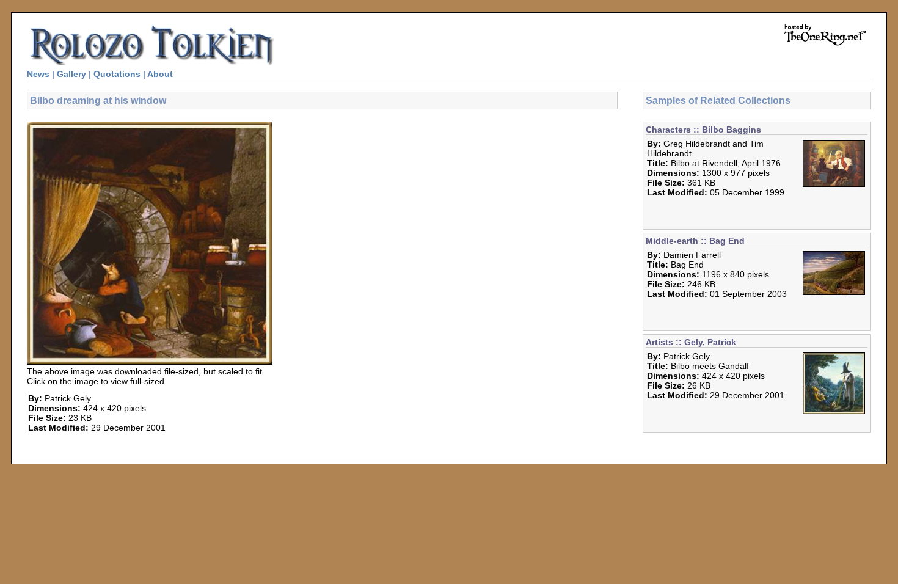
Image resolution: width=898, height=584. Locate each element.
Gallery (71, 74)
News (38, 74)
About (160, 74)
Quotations (117, 74)
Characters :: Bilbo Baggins (703, 129)
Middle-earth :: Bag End (695, 241)
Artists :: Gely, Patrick (691, 342)
